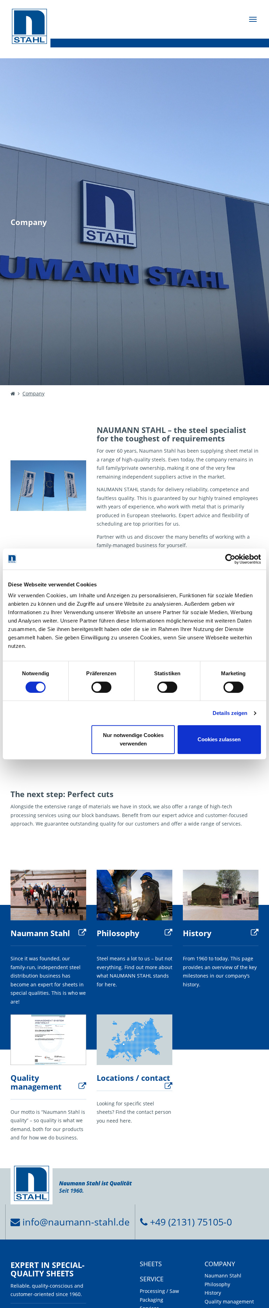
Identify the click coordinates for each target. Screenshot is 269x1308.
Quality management (36, 1081)
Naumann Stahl (40, 933)
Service (152, 1279)
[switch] (101, 687)
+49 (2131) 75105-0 (189, 1221)
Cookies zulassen (219, 739)
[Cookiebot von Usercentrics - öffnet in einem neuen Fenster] (230, 559)
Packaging (151, 1299)
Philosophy (118, 933)
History (197, 933)
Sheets (151, 1264)
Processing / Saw (159, 1291)
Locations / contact (133, 1077)
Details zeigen (230, 713)
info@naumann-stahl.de (75, 1221)
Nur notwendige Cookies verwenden (133, 739)
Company (220, 1264)
